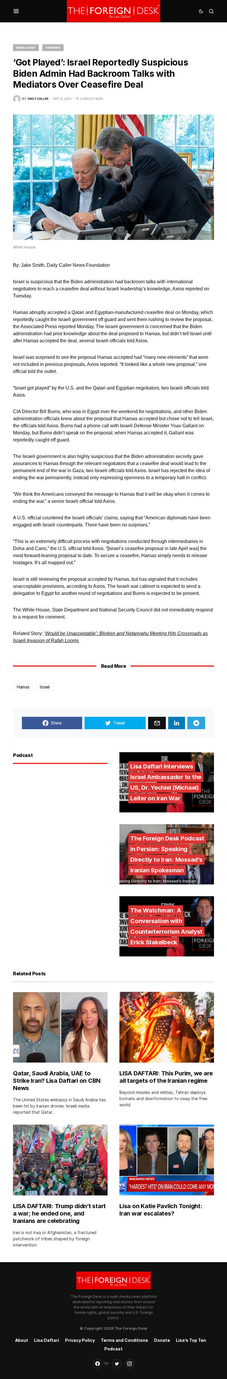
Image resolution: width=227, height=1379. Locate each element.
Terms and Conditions (124, 1340)
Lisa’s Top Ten (191, 1340)
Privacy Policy (80, 1340)
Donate (162, 1340)
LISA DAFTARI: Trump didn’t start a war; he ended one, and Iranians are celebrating (59, 1213)
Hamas (23, 686)
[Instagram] (129, 1364)
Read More (113, 666)
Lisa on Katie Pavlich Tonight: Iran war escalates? (160, 1210)
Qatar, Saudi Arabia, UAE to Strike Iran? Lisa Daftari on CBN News (56, 1081)
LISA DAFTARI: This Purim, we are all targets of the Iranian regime (166, 1077)
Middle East (26, 47)
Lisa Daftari (46, 1340)
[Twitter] (116, 1364)
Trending (53, 47)
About (21, 1340)
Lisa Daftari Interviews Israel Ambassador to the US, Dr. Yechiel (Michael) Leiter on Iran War (165, 782)
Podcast (113, 1348)
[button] (16, 11)
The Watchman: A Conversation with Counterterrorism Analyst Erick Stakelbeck (166, 926)
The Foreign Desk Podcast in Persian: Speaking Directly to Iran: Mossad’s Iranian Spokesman (167, 854)
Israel (44, 686)
